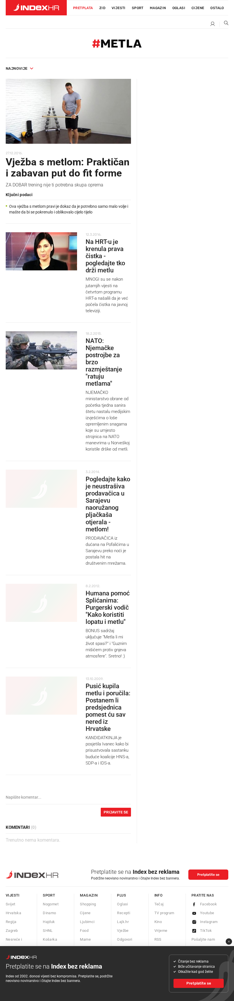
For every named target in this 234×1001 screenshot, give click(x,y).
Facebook (208, 904)
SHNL (48, 930)
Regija (11, 922)
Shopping (88, 904)
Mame (85, 939)
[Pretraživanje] (224, 24)
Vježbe (122, 930)
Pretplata (83, 8)
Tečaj (159, 904)
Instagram (209, 922)
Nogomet (50, 904)
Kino (158, 922)
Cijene (197, 8)
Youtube (207, 913)
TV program (164, 913)
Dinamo (49, 913)
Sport (138, 8)
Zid (102, 8)
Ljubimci (87, 922)
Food (84, 930)
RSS (158, 939)
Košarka (50, 939)
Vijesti (119, 8)
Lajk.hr (123, 922)
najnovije (17, 68)
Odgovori (124, 939)
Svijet (10, 904)
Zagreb (12, 930)
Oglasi (178, 8)
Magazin (89, 895)
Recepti (123, 913)
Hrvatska (13, 913)
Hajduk (49, 922)
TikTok (206, 930)
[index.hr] (36, 7)
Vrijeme (161, 930)
